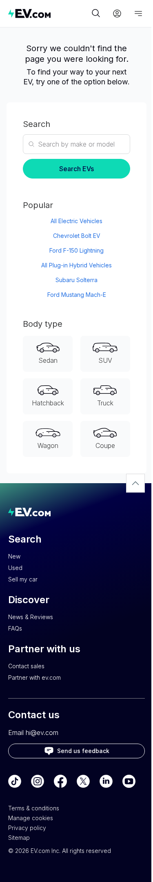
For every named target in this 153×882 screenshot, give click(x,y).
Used (15, 567)
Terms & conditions (33, 808)
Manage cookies (30, 817)
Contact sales (26, 666)
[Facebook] (60, 781)
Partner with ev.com (34, 677)
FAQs (15, 628)
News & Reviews (30, 616)
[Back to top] (135, 483)
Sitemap (19, 837)
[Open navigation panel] (138, 13)
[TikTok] (14, 781)
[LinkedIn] (106, 781)
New (14, 556)
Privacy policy (27, 827)
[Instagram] (37, 781)
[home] (48, 13)
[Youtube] (128, 781)
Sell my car (23, 579)
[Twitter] (83, 781)
